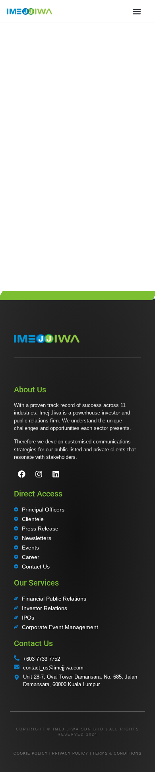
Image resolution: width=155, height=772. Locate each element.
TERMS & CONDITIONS (117, 753)
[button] (136, 11)
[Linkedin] (55, 474)
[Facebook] (21, 474)
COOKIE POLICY (31, 753)
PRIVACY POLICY (70, 753)
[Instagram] (38, 474)
